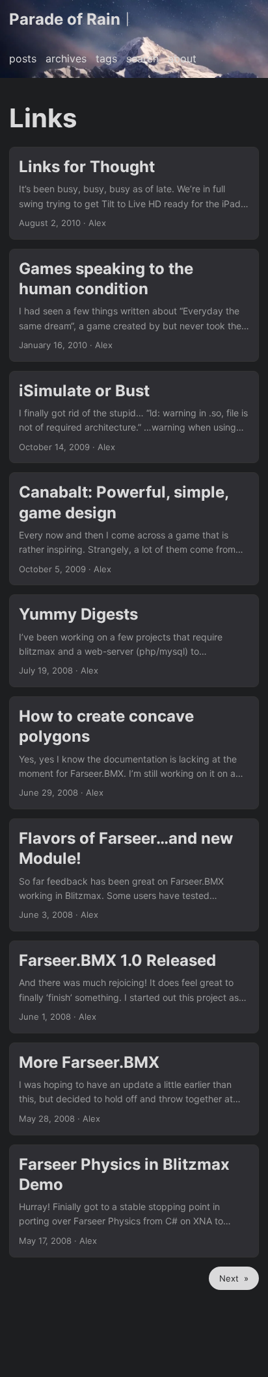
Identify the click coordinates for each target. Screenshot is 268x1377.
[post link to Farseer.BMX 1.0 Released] (134, 987)
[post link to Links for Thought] (134, 193)
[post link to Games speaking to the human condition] (134, 305)
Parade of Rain (64, 19)
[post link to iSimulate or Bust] (134, 417)
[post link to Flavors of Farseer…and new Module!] (134, 875)
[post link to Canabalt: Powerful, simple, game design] (134, 529)
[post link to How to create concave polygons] (134, 753)
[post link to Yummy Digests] (134, 641)
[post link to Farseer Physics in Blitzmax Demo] (134, 1201)
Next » (233, 1278)
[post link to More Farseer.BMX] (134, 1089)
